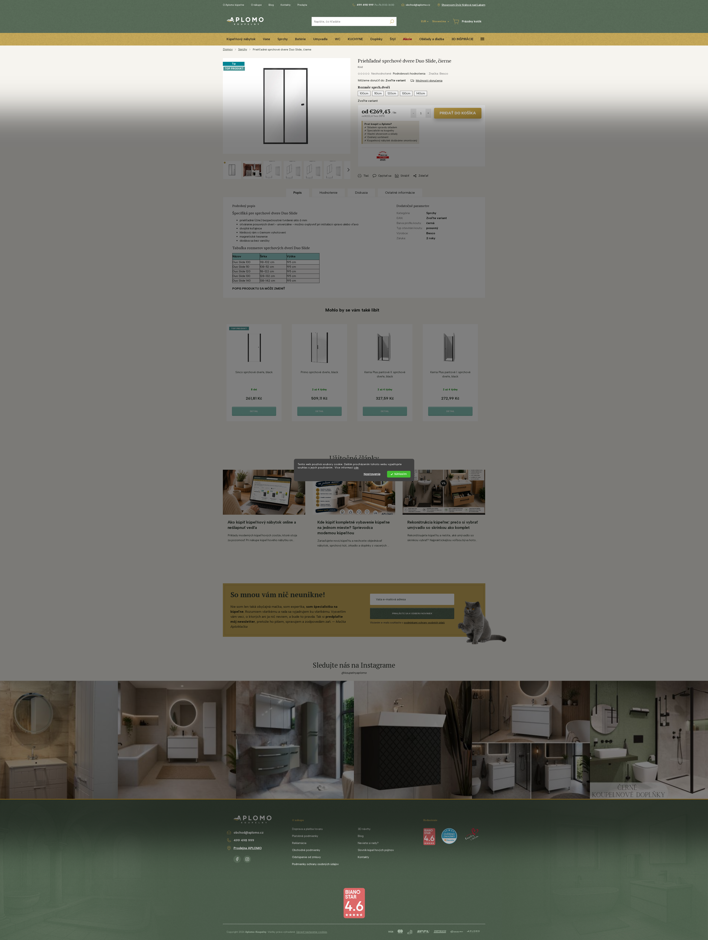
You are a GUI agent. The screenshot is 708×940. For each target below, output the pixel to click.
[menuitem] (241, 39)
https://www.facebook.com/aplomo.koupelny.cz (237, 858)
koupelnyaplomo (247, 858)
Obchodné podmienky (306, 850)
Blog (271, 5)
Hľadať (391, 21)
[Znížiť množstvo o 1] (413, 113)
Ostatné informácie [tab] (400, 193)
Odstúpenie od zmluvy (306, 857)
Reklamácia (299, 843)
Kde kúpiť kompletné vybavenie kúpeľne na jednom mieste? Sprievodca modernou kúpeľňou (353, 527)
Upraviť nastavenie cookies (311, 932)
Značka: (438, 73)
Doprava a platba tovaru (307, 829)
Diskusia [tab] (361, 193)
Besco (430, 233)
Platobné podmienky (305, 836)
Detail (254, 411)
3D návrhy (364, 829)
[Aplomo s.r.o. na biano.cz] (354, 903)
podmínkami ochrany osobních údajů (424, 622)
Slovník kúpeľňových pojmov (376, 850)
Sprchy (431, 213)
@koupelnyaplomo (354, 673)
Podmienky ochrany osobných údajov (315, 864)
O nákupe (256, 5)
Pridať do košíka (458, 113)
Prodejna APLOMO (248, 848)
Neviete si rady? (368, 843)
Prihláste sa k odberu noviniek (412, 613)
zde (356, 467)
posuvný (432, 228)
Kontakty (286, 5)
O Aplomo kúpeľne (233, 5)
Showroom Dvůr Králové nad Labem (463, 4)
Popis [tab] (297, 193)
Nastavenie (372, 474)
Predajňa (302, 5)
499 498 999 (244, 840)
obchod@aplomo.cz (249, 832)
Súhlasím (400, 474)
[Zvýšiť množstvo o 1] (428, 113)
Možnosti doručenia (429, 80)
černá (430, 223)
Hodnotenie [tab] (328, 193)
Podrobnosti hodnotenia (409, 73)
